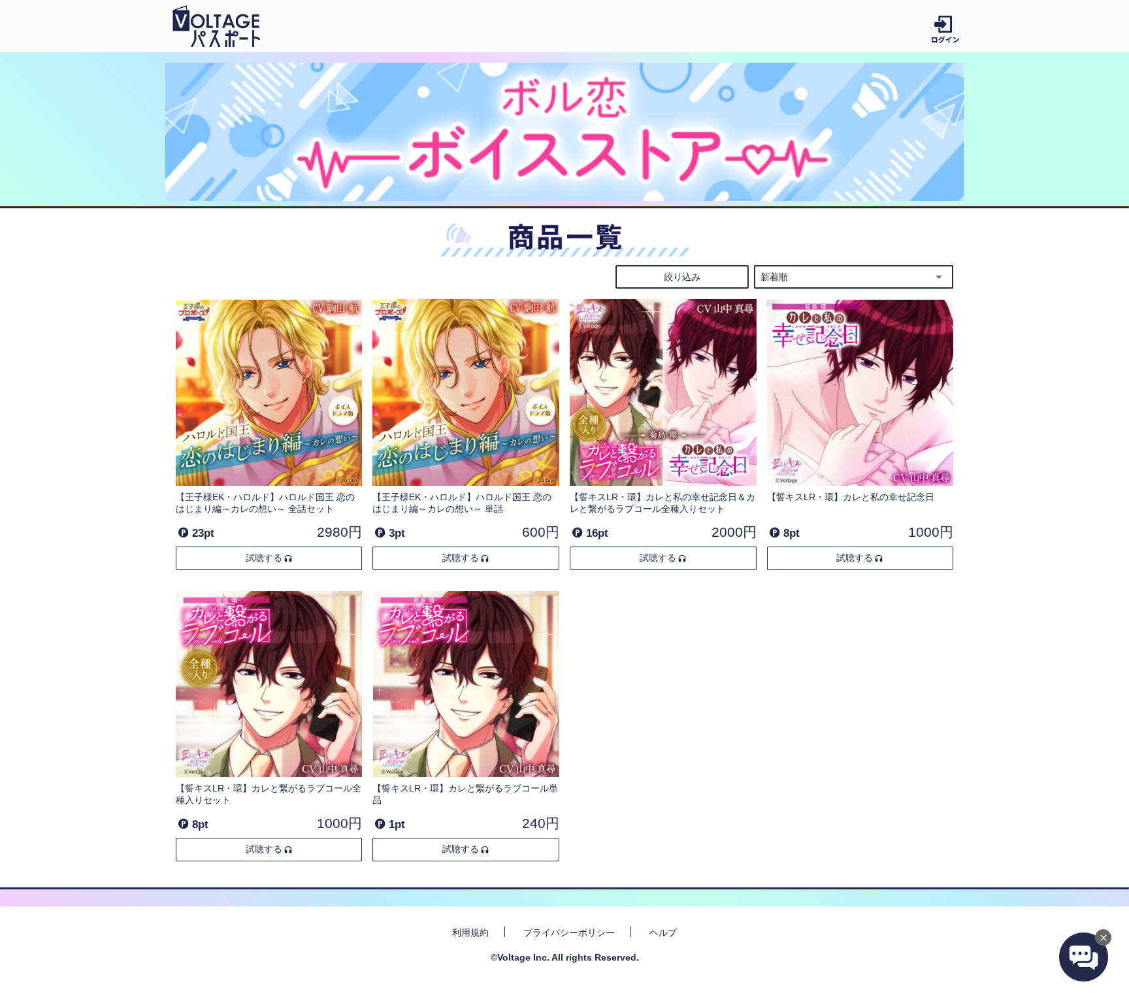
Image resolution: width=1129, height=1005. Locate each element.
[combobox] (854, 277)
